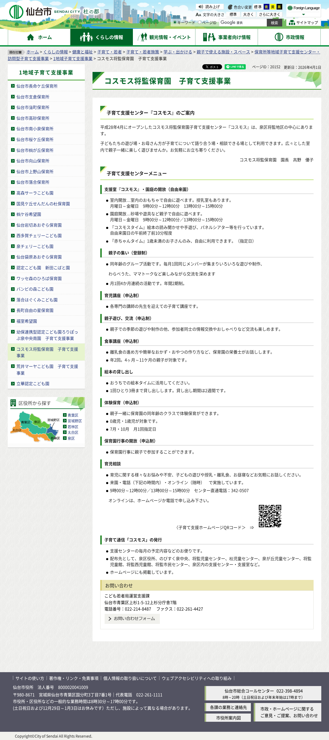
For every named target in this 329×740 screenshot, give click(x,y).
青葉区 (73, 415)
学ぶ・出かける (177, 52)
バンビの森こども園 (34, 289)
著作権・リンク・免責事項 (73, 678)
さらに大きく (269, 14)
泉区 (71, 438)
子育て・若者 (109, 52)
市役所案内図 (228, 718)
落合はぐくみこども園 (37, 300)
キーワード (186, 22)
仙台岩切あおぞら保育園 (39, 225)
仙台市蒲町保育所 (32, 107)
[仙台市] (54, 12)
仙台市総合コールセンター (249, 691)
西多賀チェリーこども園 (39, 235)
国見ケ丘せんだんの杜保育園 (43, 203)
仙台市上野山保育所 (34, 171)
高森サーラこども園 (34, 193)
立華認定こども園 (32, 383)
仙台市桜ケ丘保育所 (34, 139)
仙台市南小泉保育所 (34, 128)
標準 (258, 6)
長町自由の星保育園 (34, 310)
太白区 (73, 432)
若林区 (73, 426)
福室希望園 (26, 321)
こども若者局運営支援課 (127, 596)
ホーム (32, 52)
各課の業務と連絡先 (228, 707)
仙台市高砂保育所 (32, 118)
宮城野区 (75, 420)
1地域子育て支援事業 (73, 58)
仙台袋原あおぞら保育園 (39, 257)
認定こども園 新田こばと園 (43, 267)
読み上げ (212, 6)
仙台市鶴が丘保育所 (34, 150)
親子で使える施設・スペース (223, 52)
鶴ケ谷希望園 (28, 214)
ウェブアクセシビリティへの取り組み (197, 678)
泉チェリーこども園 (34, 246)
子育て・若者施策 (142, 52)
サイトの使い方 (29, 678)
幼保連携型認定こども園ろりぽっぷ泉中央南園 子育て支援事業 (47, 335)
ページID (209, 22)
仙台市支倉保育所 (32, 97)
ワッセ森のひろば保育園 (39, 278)
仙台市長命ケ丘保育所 (37, 86)
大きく (248, 14)
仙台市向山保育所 (32, 161)
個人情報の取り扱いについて (130, 678)
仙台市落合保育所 (32, 182)
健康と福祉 (82, 52)
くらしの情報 (55, 52)
